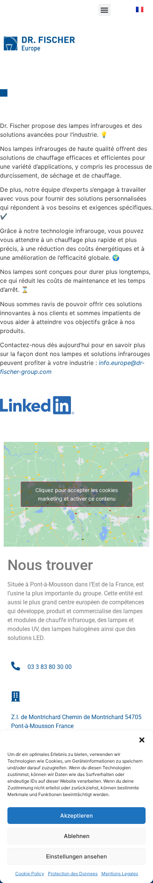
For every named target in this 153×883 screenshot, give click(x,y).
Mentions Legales (119, 873)
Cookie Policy (29, 873)
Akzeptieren (76, 815)
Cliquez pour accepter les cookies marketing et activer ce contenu (76, 494)
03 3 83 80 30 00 (49, 666)
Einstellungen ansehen (76, 856)
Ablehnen (76, 836)
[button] (142, 740)
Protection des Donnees (73, 873)
